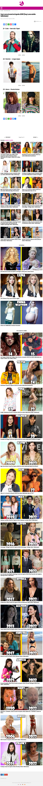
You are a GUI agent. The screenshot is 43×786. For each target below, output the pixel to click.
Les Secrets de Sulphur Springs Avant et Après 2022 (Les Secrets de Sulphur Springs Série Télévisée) (11, 223)
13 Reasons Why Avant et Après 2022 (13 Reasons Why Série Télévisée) (32, 222)
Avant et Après (9, 140)
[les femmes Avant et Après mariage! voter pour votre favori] (21, 258)
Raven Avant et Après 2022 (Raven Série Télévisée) (31, 240)
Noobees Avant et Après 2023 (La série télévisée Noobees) (31, 155)
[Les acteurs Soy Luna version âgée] (21, 285)
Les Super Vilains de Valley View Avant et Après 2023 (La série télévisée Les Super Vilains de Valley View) (10, 156)
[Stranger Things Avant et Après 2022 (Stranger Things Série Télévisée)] (32, 198)
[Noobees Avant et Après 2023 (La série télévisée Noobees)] (32, 147)
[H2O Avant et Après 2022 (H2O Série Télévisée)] (21, 726)
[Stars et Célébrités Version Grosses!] (21, 312)
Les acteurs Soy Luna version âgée (10, 298)
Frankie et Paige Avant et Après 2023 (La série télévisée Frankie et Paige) (32, 174)
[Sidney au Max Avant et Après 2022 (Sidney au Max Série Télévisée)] (11, 198)
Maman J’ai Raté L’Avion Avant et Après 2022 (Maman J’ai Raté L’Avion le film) (21, 712)
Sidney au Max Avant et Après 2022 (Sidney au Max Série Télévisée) (10, 206)
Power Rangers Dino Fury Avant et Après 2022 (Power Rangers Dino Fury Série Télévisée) (20, 683)
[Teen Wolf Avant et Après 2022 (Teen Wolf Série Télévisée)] (11, 232)
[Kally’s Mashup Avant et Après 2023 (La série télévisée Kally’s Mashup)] (11, 166)
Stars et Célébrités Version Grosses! (10, 325)
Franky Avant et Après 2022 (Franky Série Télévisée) (15, 766)
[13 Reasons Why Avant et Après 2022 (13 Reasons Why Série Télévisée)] (32, 215)
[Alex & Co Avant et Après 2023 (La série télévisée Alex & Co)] (32, 182)
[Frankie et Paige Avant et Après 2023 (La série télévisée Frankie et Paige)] (32, 166)
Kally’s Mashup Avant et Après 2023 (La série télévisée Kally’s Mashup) (10, 174)
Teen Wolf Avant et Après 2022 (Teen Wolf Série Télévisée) (11, 240)
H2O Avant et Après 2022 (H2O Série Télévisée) (13, 739)
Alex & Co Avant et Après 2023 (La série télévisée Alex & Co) (31, 190)
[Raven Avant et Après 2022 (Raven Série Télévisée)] (32, 232)
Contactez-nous (3, 778)
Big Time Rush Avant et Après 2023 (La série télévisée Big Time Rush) (10, 190)
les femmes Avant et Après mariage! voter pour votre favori (17, 271)
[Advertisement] (21, 128)
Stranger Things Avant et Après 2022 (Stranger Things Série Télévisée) (32, 206)
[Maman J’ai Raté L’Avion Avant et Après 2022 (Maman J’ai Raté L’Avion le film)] (21, 698)
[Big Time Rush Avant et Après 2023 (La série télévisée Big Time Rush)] (11, 182)
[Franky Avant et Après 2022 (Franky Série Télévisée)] (21, 753)
